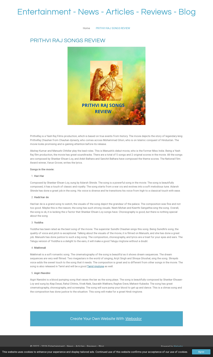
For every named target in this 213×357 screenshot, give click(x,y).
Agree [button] (201, 351)
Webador (133, 319)
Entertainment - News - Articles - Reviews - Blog (106, 12)
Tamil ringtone (95, 266)
